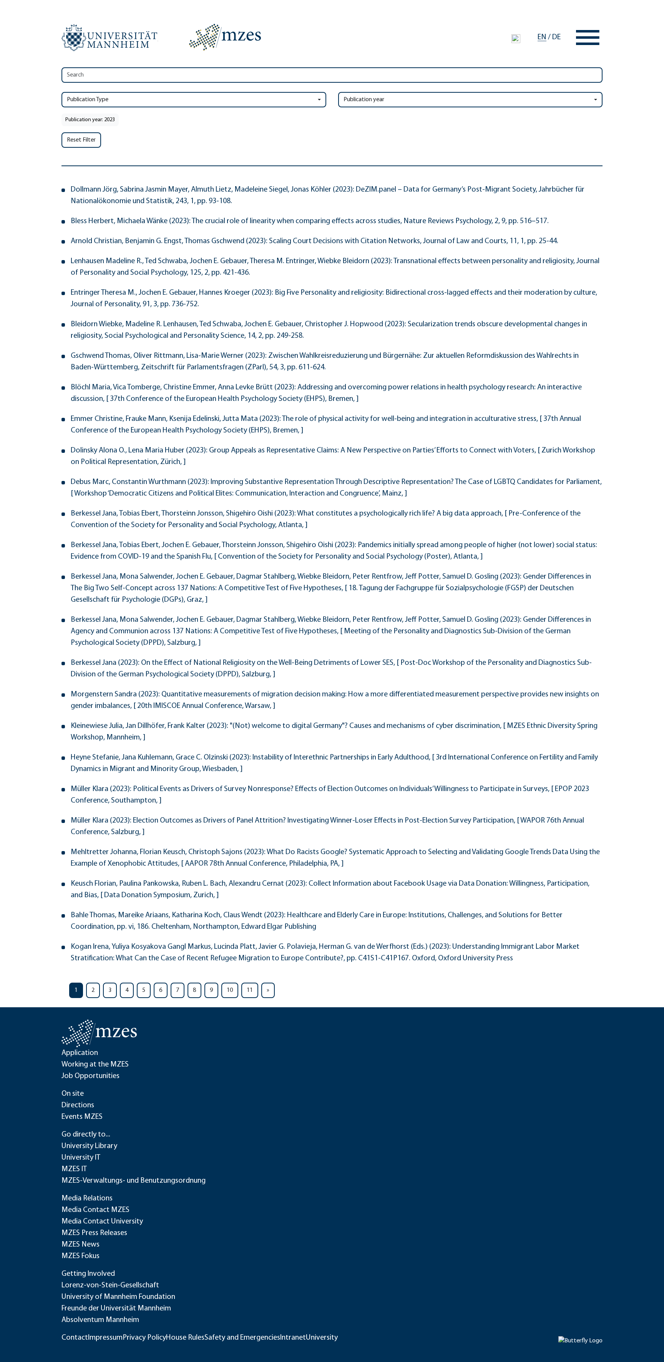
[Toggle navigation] (588, 37)
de (556, 37)
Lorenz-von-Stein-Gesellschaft (110, 1285)
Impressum (105, 1338)
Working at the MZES (95, 1064)
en (542, 37)
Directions (77, 1105)
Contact (74, 1338)
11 (250, 990)
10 (230, 990)
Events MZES (82, 1117)
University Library (89, 1146)
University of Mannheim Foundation (118, 1297)
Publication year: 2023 (90, 120)
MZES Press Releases (94, 1233)
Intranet (293, 1338)
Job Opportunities (90, 1076)
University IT (80, 1158)
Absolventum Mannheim (100, 1320)
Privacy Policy (144, 1338)
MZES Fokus (80, 1256)
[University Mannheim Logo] (109, 38)
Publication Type (87, 100)
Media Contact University (102, 1221)
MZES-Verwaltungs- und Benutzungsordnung (133, 1181)
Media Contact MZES (95, 1210)
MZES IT (74, 1169)
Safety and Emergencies (242, 1338)
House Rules (185, 1338)
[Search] (516, 38)
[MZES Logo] (225, 37)
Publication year (364, 100)
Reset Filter (81, 140)
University (322, 1338)
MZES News (80, 1244)
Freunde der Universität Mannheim (116, 1308)
